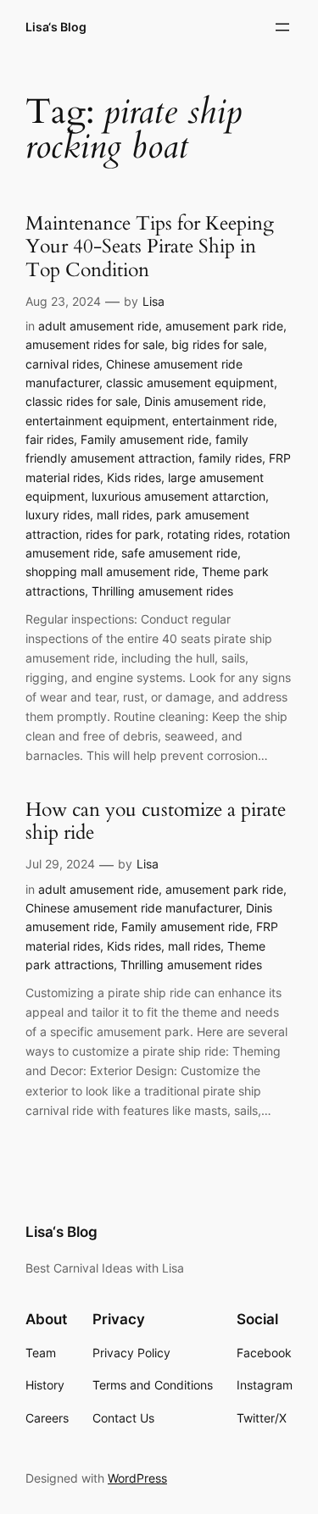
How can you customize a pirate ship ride (155, 822)
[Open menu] (282, 27)
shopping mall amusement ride (110, 571)
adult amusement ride (98, 326)
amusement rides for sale (95, 344)
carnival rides (62, 364)
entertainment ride (223, 420)
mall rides (123, 514)
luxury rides (57, 514)
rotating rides (204, 534)
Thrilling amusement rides (162, 591)
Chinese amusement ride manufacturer (132, 908)
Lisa (153, 301)
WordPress (137, 1478)
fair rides (49, 439)
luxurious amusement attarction (178, 496)
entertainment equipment (95, 420)
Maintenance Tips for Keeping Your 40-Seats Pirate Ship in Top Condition (149, 247)
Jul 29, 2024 (60, 864)
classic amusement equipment (190, 382)
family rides (230, 458)
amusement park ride (224, 326)
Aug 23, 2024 (63, 301)
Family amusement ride (145, 439)
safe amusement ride (179, 553)
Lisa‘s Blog (55, 26)
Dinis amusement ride (203, 401)
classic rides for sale (81, 401)
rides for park (123, 534)
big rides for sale (217, 344)
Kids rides (134, 477)
